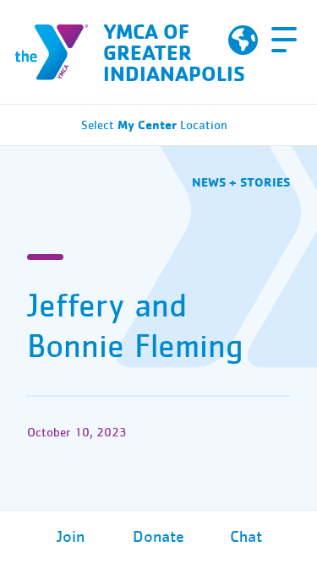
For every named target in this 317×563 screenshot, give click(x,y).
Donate (158, 536)
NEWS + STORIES (241, 182)
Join (71, 536)
